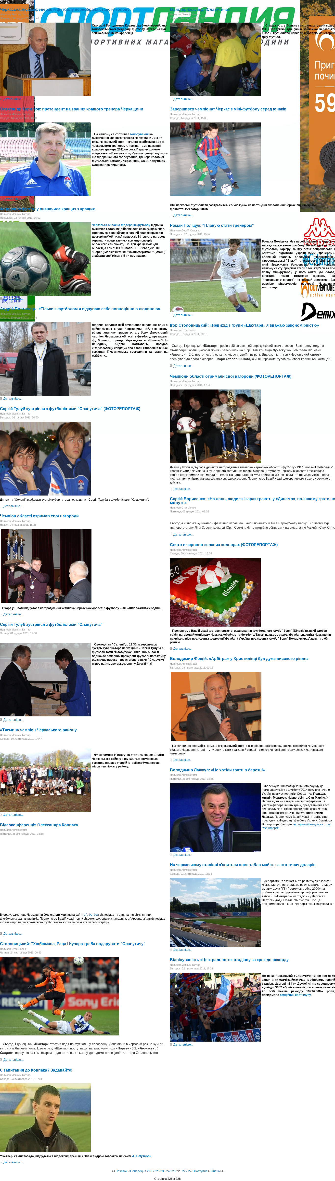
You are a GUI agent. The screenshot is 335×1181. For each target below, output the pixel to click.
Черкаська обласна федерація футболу (121, 225)
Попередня (138, 1171)
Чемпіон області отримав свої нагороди (39, 516)
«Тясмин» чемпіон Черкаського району (38, 730)
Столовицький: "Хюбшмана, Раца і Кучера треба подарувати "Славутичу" (72, 944)
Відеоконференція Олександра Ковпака (39, 825)
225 (173, 1171)
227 (184, 1171)
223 (161, 1171)
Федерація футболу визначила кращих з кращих (47, 209)
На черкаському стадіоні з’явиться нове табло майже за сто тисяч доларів (243, 865)
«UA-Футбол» (141, 1156)
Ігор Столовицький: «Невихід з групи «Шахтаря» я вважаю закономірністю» (244, 325)
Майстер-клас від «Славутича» (200, 9)
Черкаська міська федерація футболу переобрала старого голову (64, 9)
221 (149, 1171)
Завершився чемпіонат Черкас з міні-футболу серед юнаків (228, 109)
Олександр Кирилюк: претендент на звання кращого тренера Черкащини (71, 109)
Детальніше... (13, 99)
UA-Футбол (91, 914)
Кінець (215, 1171)
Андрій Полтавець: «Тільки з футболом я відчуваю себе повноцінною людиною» (80, 309)
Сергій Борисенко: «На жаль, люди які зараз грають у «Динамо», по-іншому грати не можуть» (252, 501)
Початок (121, 1171)
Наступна (200, 1171)
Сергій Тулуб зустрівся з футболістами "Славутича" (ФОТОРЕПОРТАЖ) (70, 409)
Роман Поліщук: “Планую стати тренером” (212, 225)
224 (167, 1171)
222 (155, 1171)
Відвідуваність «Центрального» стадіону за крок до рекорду (229, 960)
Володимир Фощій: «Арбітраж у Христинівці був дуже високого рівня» (239, 659)
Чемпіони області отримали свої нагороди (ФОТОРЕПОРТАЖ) (230, 376)
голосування (139, 134)
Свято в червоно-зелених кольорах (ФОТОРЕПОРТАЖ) (224, 545)
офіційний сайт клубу (295, 995)
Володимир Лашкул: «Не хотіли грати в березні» (217, 770)
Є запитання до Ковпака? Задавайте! (36, 1070)
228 (190, 1171)
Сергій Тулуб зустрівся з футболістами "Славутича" (51, 624)
